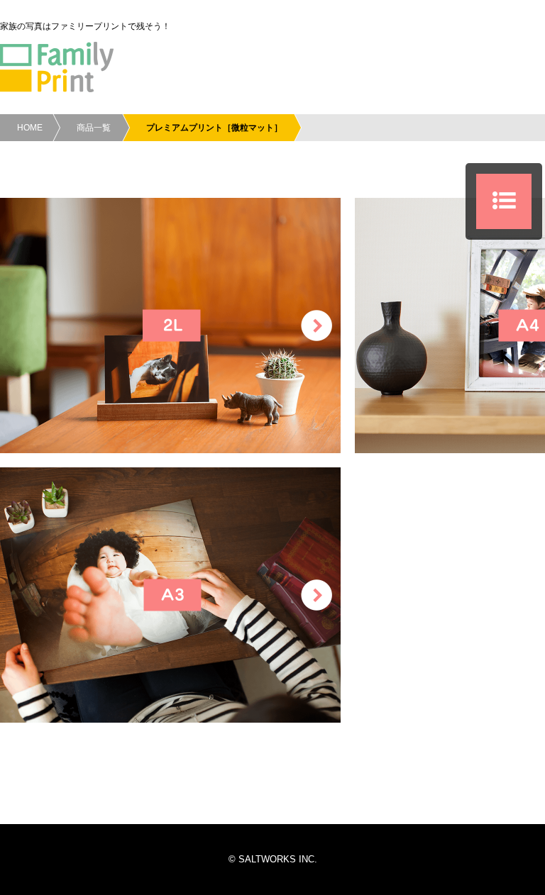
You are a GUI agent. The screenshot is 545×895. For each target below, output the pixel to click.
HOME (30, 128)
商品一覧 (94, 128)
